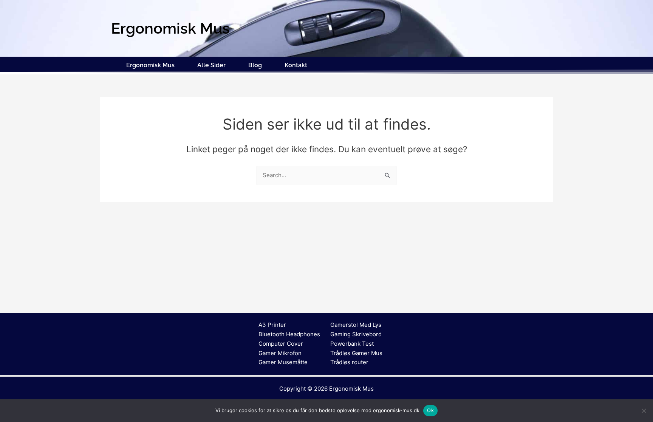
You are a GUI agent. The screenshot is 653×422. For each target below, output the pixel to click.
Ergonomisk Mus (150, 65)
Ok (430, 410)
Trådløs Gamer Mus (356, 353)
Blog (255, 65)
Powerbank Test (352, 343)
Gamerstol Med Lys (355, 324)
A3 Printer (272, 324)
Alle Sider (211, 65)
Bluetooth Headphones (289, 334)
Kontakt (296, 65)
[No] (643, 410)
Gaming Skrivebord (356, 334)
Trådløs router (349, 362)
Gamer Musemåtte (283, 362)
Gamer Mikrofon (280, 353)
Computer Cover (280, 343)
